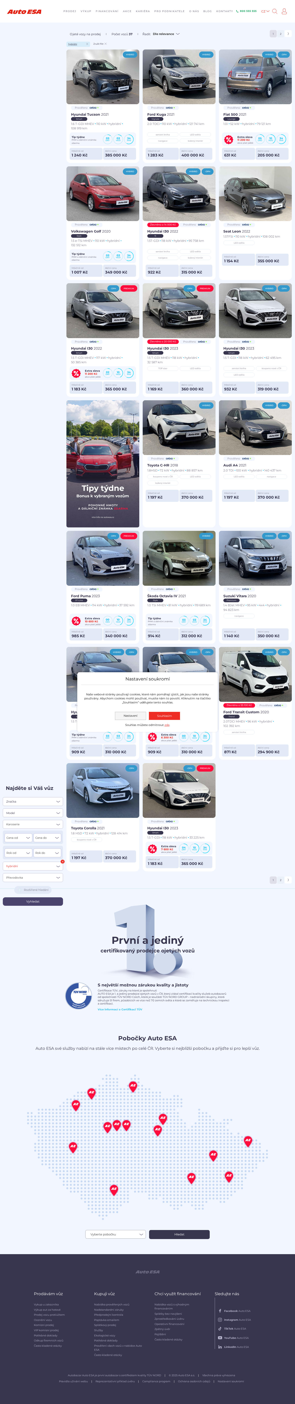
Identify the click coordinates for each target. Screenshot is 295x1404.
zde (167, 725)
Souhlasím (164, 716)
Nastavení (130, 715)
